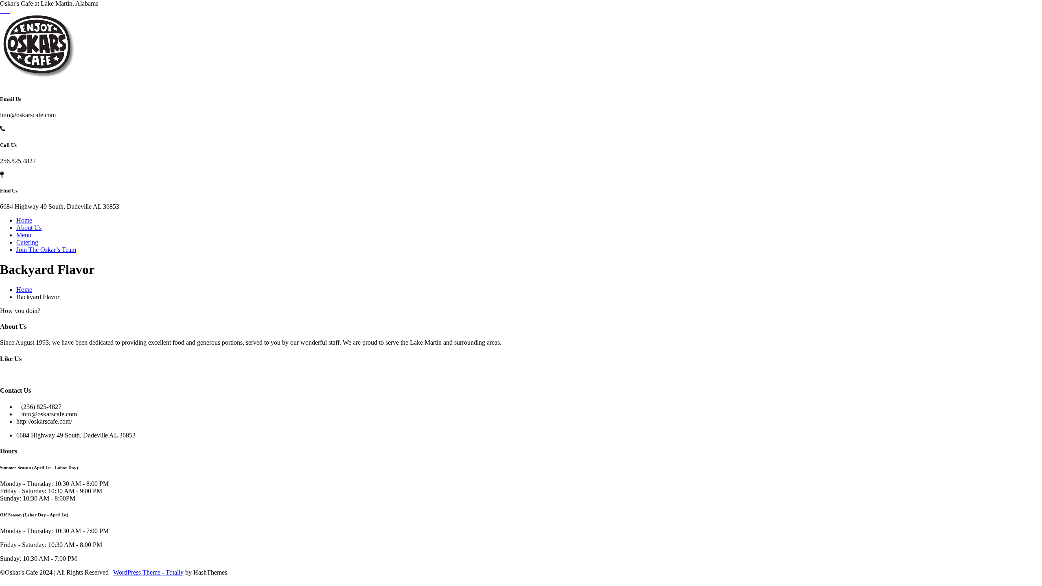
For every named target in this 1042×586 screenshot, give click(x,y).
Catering (27, 242)
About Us (29, 227)
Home (24, 220)
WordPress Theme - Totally (148, 572)
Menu (23, 235)
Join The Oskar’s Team (46, 249)
